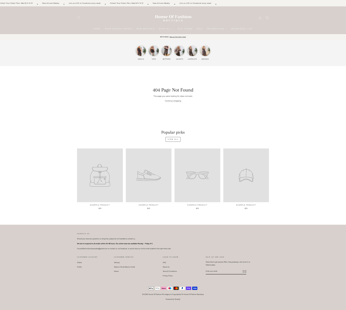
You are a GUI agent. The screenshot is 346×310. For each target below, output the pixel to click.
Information (216, 29)
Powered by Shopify (173, 299)
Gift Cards (185, 29)
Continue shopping (173, 101)
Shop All (165, 29)
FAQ (164, 262)
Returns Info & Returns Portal (124, 267)
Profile (79, 267)
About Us (166, 267)
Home (97, 29)
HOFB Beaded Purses (118, 29)
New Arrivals (145, 29)
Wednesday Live (241, 29)
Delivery (117, 262)
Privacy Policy (168, 276)
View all (173, 139)
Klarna (116, 271)
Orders (79, 262)
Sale (200, 29)
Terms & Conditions (170, 271)
